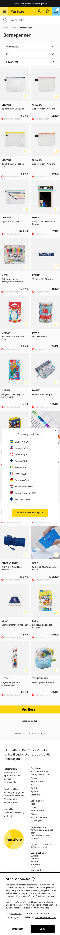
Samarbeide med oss (14, 795)
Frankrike (35, 864)
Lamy (33, 807)
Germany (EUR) (22, 480)
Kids (14, 28)
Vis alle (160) (37, 820)
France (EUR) (21, 473)
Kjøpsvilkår (9, 809)
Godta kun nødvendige (45, 917)
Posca (34, 814)
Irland (33, 867)
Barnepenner (26, 28)
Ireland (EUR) (21, 467)
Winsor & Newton (39, 817)
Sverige (34, 855)
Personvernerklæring (14, 812)
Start (5, 28)
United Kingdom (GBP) (25, 493)
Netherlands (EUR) (24, 486)
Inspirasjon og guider (14, 792)
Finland (34, 861)
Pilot (33, 804)
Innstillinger (17, 929)
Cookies (8, 815)
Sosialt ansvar (11, 802)
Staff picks (36, 794)
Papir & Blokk (37, 781)
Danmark (35, 858)
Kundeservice (10, 772)
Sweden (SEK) (22, 441)
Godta (42, 929)
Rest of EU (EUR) (23, 499)
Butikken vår (10, 782)
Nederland (36, 870)
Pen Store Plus (11, 789)
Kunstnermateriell (39, 771)
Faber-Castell (37, 810)
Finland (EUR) (21, 461)
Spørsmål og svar (12, 775)
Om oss (7, 779)
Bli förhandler (10, 799)
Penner (34, 778)
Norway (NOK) (21, 448)
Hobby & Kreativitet (40, 774)
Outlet (34, 788)
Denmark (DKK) (22, 454)
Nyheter (35, 791)
